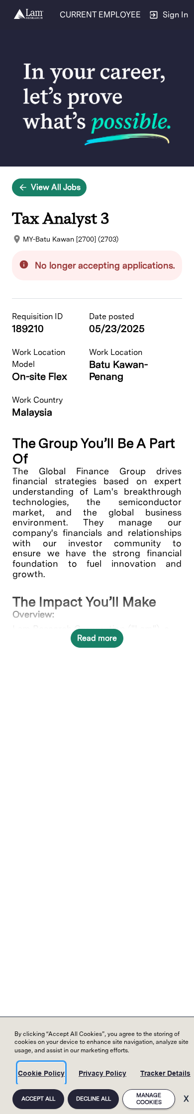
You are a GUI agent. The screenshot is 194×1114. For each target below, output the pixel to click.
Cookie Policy (41, 1073)
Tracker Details (165, 1073)
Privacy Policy (102, 1073)
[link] (28, 15)
